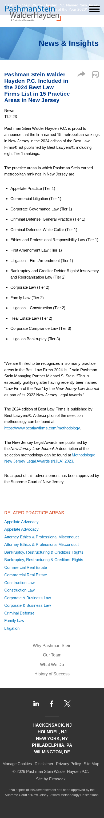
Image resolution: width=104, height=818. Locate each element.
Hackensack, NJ (52, 725)
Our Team (52, 655)
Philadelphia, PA (52, 745)
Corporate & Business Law (27, 598)
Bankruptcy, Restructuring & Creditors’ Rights (43, 559)
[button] (81, 75)
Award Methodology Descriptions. (74, 795)
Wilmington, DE (52, 752)
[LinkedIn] (36, 703)
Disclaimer (44, 763)
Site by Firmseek (51, 779)
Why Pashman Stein (52, 645)
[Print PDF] (95, 74)
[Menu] (94, 9)
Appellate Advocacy (21, 521)
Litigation (11, 628)
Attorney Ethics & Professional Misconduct (41, 537)
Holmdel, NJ (52, 732)
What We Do (52, 664)
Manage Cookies (17, 763)
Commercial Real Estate (25, 567)
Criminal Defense (19, 613)
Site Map (91, 763)
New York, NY (52, 738)
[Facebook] (51, 703)
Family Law (14, 620)
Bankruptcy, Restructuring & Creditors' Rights (43, 552)
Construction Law (19, 582)
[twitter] (67, 703)
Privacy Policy (68, 763)
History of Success (52, 674)
